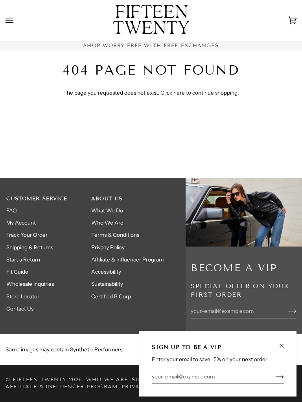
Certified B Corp (111, 296)
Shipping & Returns (29, 247)
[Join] (273, 376)
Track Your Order (27, 235)
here (179, 93)
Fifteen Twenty (39, 379)
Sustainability (107, 284)
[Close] (284, 342)
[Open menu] (17, 20)
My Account (21, 222)
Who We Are (107, 222)
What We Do (107, 210)
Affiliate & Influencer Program (127, 259)
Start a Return (23, 259)
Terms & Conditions (115, 235)
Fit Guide (17, 272)
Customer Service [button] (36, 199)
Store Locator (22, 296)
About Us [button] (106, 199)
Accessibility (106, 272)
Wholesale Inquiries (30, 284)
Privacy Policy (108, 247)
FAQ (11, 210)
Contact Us (19, 308)
